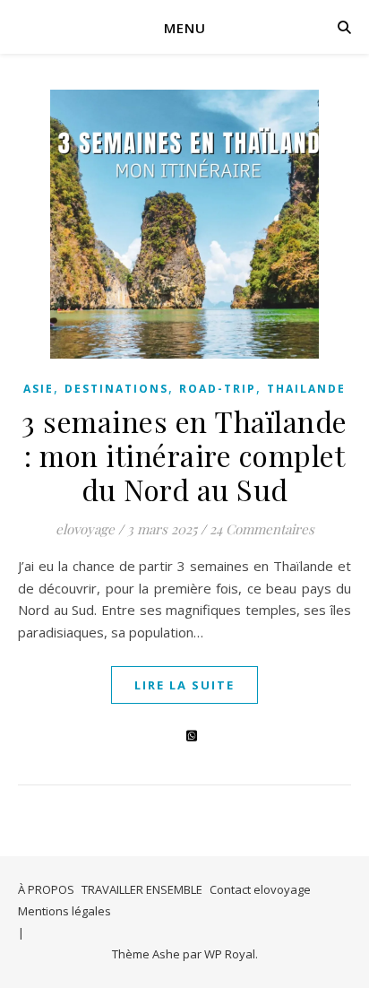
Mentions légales (64, 911)
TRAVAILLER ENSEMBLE (142, 889)
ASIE (38, 388)
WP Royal (229, 954)
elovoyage (85, 529)
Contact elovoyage (260, 889)
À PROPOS (46, 889)
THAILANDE (306, 388)
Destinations (116, 388)
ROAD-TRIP (217, 388)
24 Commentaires (262, 529)
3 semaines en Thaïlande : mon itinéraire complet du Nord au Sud (184, 455)
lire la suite (184, 685)
